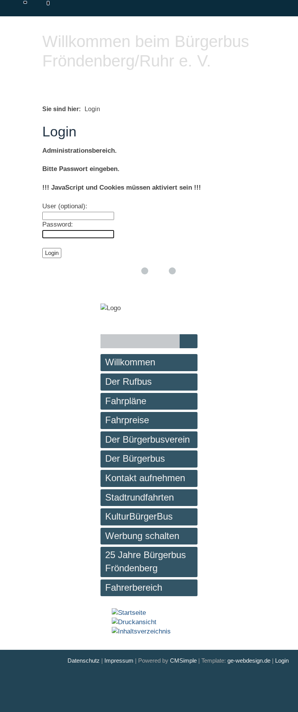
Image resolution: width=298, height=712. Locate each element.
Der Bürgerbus (135, 458)
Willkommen (130, 362)
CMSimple (183, 660)
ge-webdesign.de (248, 660)
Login (282, 660)
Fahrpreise (127, 420)
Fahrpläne (125, 401)
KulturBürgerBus (139, 516)
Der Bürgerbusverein (147, 439)
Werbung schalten (142, 536)
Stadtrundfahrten (139, 497)
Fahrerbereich (133, 587)
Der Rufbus (128, 381)
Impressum (118, 660)
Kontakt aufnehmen (145, 478)
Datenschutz (84, 660)
